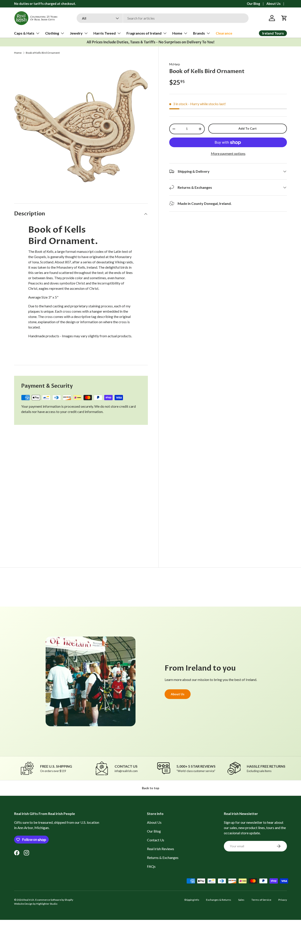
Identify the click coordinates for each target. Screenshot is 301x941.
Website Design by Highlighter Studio (35, 903)
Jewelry (76, 33)
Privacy (282, 899)
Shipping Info (191, 899)
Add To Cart (247, 128)
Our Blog (253, 4)
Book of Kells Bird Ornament (43, 52)
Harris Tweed (104, 33)
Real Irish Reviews (160, 849)
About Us (273, 4)
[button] (284, 18)
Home (177, 33)
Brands (199, 33)
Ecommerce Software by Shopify (54, 899)
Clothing (52, 33)
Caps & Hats (24, 33)
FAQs (151, 866)
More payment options (228, 153)
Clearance (224, 33)
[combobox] (163, 18)
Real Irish (28, 899)
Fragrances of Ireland (144, 33)
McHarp (174, 64)
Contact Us (155, 840)
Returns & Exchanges (162, 857)
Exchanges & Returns (218, 899)
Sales (241, 899)
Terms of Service (261, 899)
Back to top (150, 788)
